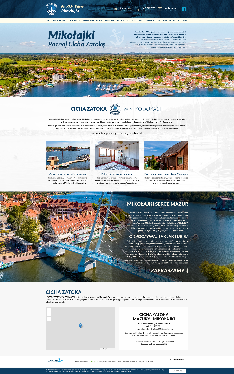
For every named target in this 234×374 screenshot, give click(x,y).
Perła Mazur (74, 20)
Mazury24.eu (110, 349)
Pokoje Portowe (135, 20)
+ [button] (49, 310)
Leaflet (103, 349)
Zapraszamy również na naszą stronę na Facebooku (153, 341)
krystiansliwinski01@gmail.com (157, 329)
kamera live (125, 8)
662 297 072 (148, 8)
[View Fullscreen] (49, 319)
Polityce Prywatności (124, 371)
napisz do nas (171, 8)
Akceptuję (177, 371)
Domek (120, 20)
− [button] (49, 313)
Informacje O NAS (56, 20)
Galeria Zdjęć (153, 20)
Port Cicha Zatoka (92, 20)
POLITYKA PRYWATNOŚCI (177, 359)
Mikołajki (110, 20)
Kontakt (182, 20)
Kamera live (169, 20)
